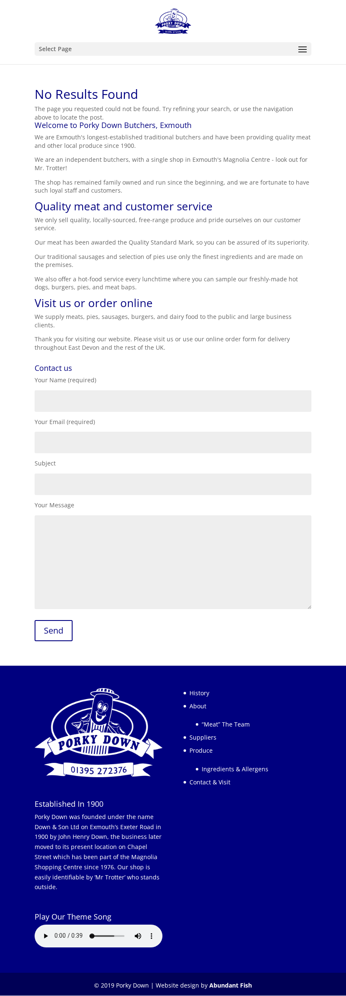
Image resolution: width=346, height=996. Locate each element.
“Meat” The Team (226, 724)
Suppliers (202, 737)
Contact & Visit (209, 782)
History (199, 693)
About (197, 706)
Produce (201, 750)
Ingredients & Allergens (235, 769)
